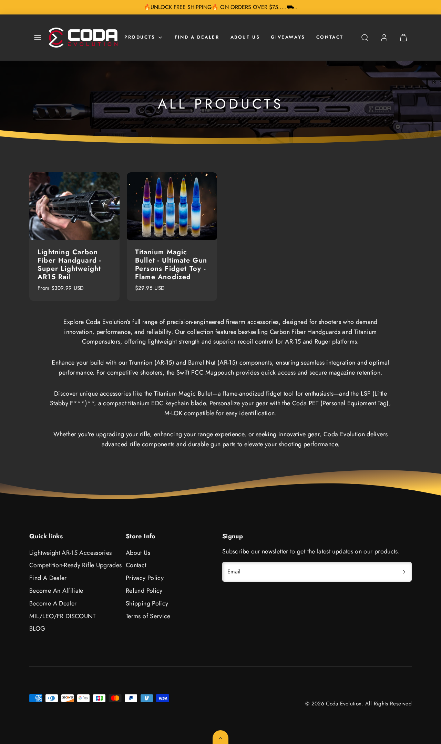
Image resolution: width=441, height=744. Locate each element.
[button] (37, 37)
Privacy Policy (145, 577)
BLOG (37, 628)
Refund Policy (144, 590)
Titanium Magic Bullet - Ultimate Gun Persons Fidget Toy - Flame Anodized (171, 264)
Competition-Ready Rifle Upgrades (75, 565)
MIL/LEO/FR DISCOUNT (62, 616)
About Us (245, 37)
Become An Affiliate (56, 590)
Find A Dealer (197, 37)
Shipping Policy (147, 603)
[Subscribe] (404, 572)
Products (139, 37)
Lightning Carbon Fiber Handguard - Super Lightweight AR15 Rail (69, 264)
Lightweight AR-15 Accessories (70, 552)
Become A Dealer (52, 603)
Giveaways (288, 37)
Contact (329, 37)
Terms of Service (148, 616)
